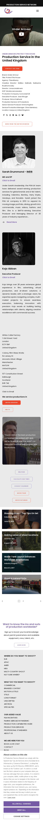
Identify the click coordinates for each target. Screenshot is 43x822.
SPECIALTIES (9, 707)
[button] (37, 11)
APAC (6, 662)
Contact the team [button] (12, 68)
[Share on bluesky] (22, 115)
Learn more (11, 797)
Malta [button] (7, 409)
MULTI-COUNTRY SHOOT (14, 671)
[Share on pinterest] (13, 115)
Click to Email (8, 180)
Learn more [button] (21, 645)
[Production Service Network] (8, 11)
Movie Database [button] (21, 500)
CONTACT (8, 747)
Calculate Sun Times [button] (21, 479)
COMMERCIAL (9, 685)
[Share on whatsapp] (19, 115)
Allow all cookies (21, 804)
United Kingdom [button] (11, 402)
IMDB (29, 171)
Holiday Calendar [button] (21, 486)
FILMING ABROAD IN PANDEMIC (16, 721)
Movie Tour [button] (21, 493)
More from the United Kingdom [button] (17, 124)
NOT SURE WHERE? (12, 674)
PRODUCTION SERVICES (14, 727)
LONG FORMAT (10, 698)
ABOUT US (8, 733)
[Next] (40, 601)
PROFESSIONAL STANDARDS (15, 730)
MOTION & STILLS (11, 691)
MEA (6, 668)
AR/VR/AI (8, 704)
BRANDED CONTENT (12, 688)
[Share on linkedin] (16, 115)
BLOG (6, 750)
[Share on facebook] (3, 115)
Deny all (21, 810)
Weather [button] (21, 472)
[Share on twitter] (6, 115)
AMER (6, 665)
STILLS (6, 694)
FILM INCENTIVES (10, 717)
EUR (5, 659)
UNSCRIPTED (9, 701)
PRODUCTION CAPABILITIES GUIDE (18, 724)
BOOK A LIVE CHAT (12, 744)
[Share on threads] (10, 115)
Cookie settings (21, 816)
